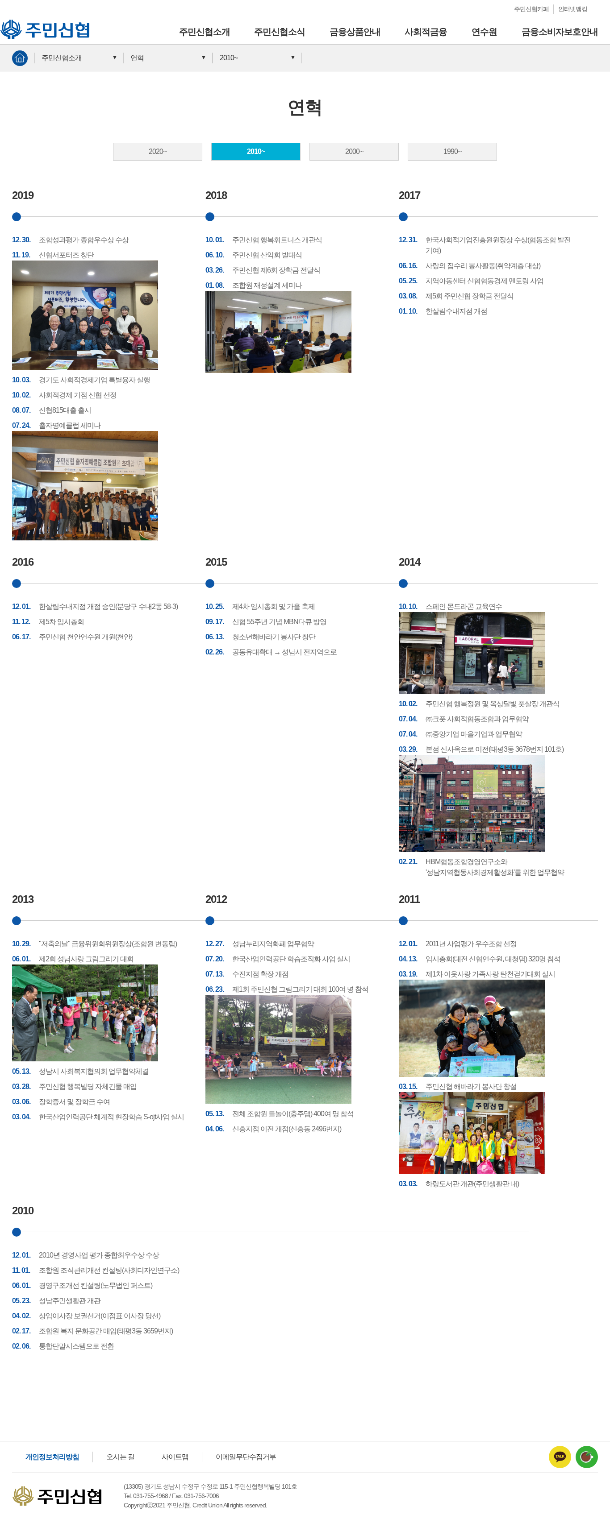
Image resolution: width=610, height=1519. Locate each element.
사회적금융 (426, 32)
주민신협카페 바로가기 (587, 1457)
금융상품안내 (355, 32)
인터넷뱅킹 (572, 8)
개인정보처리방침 (52, 1457)
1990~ (452, 151)
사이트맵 (175, 1457)
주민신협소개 (204, 32)
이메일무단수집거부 (246, 1457)
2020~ (158, 151)
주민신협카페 (531, 8)
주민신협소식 (279, 32)
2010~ (229, 58)
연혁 (137, 58)
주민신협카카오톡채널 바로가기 (560, 1457)
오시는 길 (120, 1457)
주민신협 (13, 23)
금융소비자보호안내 (560, 32)
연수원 (484, 32)
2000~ (354, 151)
